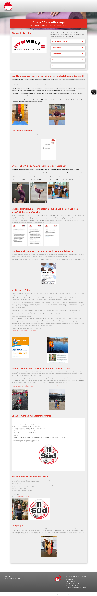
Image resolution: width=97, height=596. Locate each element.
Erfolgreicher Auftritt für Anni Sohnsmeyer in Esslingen (39, 166)
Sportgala (18, 526)
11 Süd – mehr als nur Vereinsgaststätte (31, 416)
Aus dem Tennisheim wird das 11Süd (30, 477)
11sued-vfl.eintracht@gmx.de (21, 496)
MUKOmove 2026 (21, 290)
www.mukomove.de (16, 334)
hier (72, 36)
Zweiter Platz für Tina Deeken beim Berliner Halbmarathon (41, 369)
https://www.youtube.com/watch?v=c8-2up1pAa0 (24, 330)
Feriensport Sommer (22, 131)
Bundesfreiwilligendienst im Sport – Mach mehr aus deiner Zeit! (43, 251)
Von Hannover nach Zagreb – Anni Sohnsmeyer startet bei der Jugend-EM (48, 76)
